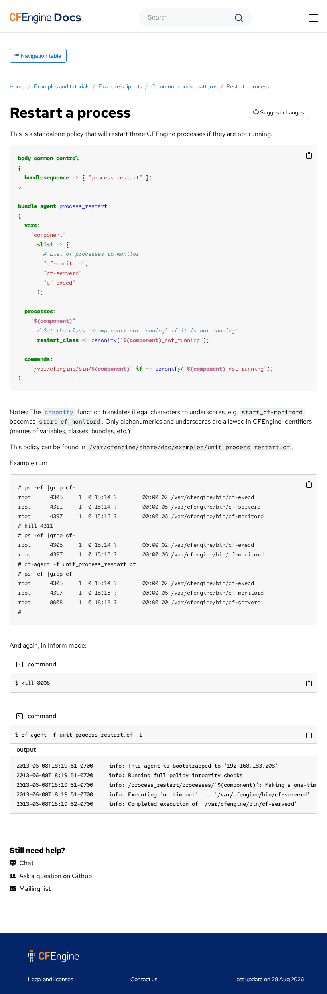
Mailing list (35, 888)
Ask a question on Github (55, 876)
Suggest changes (281, 112)
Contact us (143, 979)
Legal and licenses (50, 979)
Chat (26, 863)
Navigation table (40, 56)
